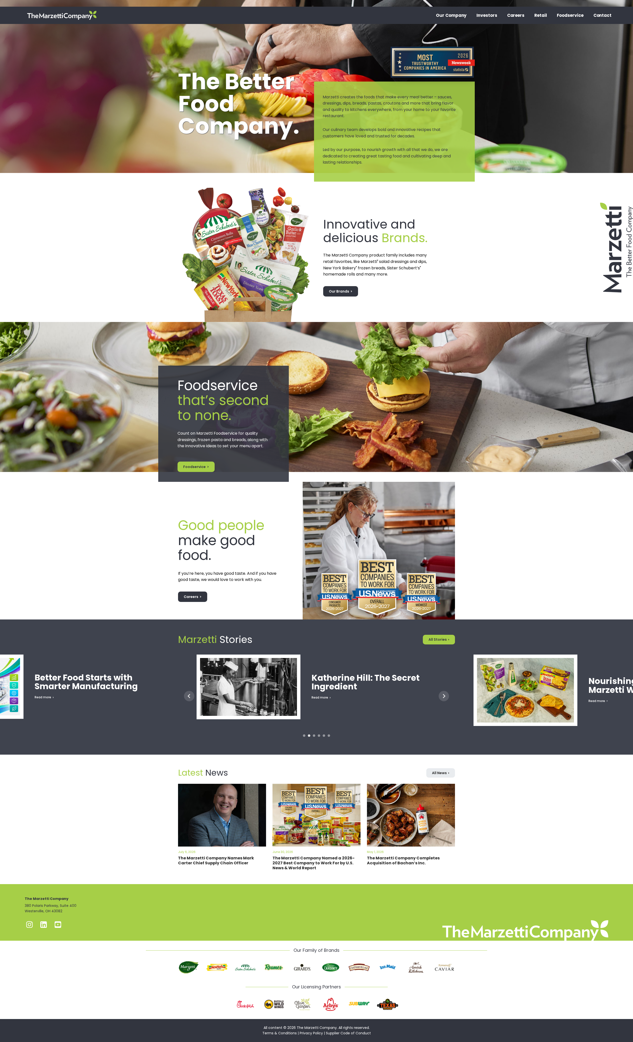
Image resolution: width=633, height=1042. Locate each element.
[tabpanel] (316, 696)
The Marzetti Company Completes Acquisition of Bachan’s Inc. (403, 860)
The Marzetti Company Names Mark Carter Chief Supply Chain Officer (216, 860)
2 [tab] (309, 735)
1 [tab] (304, 735)
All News (439, 772)
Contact (602, 15)
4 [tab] (319, 735)
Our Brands (339, 291)
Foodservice (570, 15)
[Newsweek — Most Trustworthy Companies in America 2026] (433, 46)
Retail (540, 15)
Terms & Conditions (279, 1033)
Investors (486, 15)
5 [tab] (324, 735)
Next (444, 696)
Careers (515, 15)
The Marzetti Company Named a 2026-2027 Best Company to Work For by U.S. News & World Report (313, 863)
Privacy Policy (311, 1033)
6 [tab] (329, 735)
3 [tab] (314, 735)
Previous (189, 696)
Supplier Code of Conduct (348, 1033)
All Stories (438, 639)
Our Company (451, 15)
